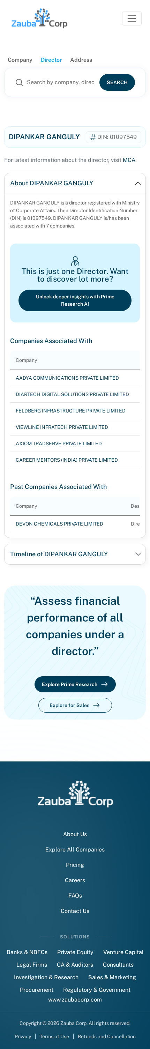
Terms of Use (54, 1036)
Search (117, 82)
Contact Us (75, 911)
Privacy (23, 1036)
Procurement (36, 990)
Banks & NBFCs (27, 952)
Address (81, 60)
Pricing (75, 865)
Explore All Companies (75, 849)
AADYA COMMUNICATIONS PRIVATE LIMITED (67, 378)
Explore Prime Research (69, 684)
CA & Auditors (75, 964)
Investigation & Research (46, 977)
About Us (75, 834)
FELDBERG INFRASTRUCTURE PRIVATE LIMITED (71, 411)
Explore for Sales (69, 705)
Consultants (118, 964)
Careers (75, 880)
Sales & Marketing (112, 977)
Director (51, 60)
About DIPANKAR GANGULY (51, 183)
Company (20, 60)
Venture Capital (123, 952)
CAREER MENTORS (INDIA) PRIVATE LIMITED (67, 460)
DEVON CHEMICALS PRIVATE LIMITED (59, 524)
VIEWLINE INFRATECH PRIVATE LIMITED (62, 427)
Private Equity (75, 952)
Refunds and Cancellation (107, 1036)
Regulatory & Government (96, 990)
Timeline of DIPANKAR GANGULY (59, 554)
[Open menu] (132, 18)
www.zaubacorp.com (75, 999)
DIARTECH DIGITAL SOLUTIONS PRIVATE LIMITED (72, 394)
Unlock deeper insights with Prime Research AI (75, 300)
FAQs (75, 895)
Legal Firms (31, 964)
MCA (129, 160)
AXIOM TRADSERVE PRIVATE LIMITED (59, 443)
